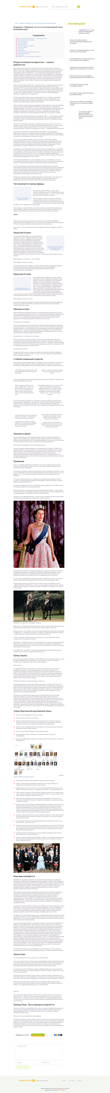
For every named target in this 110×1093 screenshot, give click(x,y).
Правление (20, 49)
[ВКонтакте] (55, 1035)
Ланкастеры (20, 55)
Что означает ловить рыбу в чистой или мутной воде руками (82, 93)
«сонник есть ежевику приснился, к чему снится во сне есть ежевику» (82, 50)
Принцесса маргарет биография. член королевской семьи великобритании (55, 248)
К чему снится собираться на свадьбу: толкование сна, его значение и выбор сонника (81, 103)
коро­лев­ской (26, 776)
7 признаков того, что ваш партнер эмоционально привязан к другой (86, 31)
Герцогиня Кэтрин (22, 41)
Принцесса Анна (21, 44)
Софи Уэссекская (35, 204)
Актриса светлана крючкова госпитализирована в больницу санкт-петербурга (81, 41)
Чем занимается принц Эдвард (25, 40)
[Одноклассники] (57, 1035)
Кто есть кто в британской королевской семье (22, 198)
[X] (61, 1035)
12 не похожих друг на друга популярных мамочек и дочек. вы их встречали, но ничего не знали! (86, 115)
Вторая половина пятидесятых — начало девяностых (32, 38)
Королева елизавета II (23, 53)
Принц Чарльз (21, 50)
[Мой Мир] (59, 1035)
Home (16, 23)
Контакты (79, 1080)
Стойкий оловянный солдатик (25, 46)
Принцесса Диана (22, 47)
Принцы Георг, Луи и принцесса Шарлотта (29, 56)
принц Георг (38, 1008)
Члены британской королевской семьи (28, 52)
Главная (64, 1080)
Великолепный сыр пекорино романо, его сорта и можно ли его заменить (82, 59)
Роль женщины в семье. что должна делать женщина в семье (22, 289)
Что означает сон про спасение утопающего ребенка (79, 85)
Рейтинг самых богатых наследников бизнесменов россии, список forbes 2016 (82, 76)
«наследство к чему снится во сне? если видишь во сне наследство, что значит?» (82, 68)
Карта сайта (71, 1080)
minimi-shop (26, 7)
